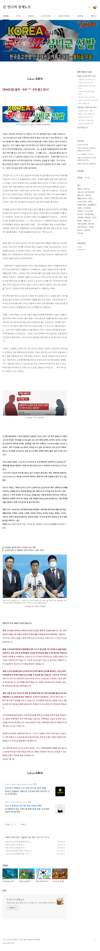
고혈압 (79, 208)
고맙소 (90, 198)
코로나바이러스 (82, 227)
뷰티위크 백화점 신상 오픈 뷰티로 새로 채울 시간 (27, 787)
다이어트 (80, 233)
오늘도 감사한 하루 (12, 837)
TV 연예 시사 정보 (86, 120)
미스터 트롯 (88, 211)
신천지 (94, 217)
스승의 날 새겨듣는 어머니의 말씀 (17, 851)
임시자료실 (82, 127)
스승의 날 (86, 189)
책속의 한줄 (83, 103)
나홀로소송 (86, 220)
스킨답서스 (86, 230)
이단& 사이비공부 (85, 123)
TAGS (18, 15)
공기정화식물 (89, 214)
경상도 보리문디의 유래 (13, 844)
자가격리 (80, 211)
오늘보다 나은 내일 (28, 837)
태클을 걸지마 (82, 198)
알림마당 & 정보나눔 (87, 107)
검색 (89, 7)
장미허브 (80, 214)
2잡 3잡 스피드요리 (86, 97)
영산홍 (79, 220)
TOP (95, 940)
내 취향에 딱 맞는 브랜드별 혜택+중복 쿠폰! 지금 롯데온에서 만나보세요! (27, 810)
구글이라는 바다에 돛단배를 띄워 (17, 841)
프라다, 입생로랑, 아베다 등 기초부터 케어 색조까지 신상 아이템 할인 (27, 792)
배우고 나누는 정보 (86, 114)
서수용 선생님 (82, 201)
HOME (6, 15)
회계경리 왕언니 (85, 111)
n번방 (90, 201)
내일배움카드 (92, 205)
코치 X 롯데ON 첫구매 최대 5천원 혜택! (23, 805)
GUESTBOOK (64, 15)
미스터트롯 (86, 208)
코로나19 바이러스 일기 (87, 100)
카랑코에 (91, 224)
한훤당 (79, 189)
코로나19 (80, 192)
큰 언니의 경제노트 (17, 7)
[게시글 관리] (14, 824)
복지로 (79, 230)
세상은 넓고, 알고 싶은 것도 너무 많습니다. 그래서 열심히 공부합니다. (31, 902)
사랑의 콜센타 (82, 224)
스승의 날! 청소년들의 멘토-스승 (16, 854)
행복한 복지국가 (85, 117)
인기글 (87, 177)
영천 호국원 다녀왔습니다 (14, 847)
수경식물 (80, 217)
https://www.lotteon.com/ (16, 802)
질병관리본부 (81, 205)
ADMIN (80, 15)
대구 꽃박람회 (89, 192)
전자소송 (88, 195)
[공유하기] (11, 824)
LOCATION (46, 15)
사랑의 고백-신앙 (85, 82)
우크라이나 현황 (82, 144)
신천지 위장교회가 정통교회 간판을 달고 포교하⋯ (86, 149)
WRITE (94, 15)
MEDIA (31, 15)
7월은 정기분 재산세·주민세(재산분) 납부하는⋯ (86, 158)
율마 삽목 (80, 195)
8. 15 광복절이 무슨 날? (85, 154)
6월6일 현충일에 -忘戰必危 (86, 163)
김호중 (91, 227)
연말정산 (87, 217)
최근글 (79, 177)
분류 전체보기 (84, 72)
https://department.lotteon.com (18, 784)
